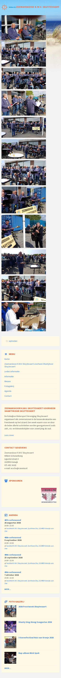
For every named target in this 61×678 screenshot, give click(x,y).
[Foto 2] (23, 330)
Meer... (7, 589)
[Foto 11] (23, 88)
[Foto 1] (23, 39)
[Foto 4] (23, 299)
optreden (13, 341)
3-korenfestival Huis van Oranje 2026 (36, 637)
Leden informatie (12, 371)
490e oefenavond (12, 572)
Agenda (7, 391)
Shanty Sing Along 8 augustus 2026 (35, 622)
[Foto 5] (23, 246)
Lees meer (9, 435)
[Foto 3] (23, 273)
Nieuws (7, 381)
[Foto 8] (23, 157)
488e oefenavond (12, 537)
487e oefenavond (12, 520)
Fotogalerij (9, 386)
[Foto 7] (23, 184)
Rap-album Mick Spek (29, 653)
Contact (7, 396)
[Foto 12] (23, 65)
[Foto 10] (23, 114)
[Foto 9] (23, 136)
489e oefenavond (12, 554)
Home (7, 359)
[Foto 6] (23, 212)
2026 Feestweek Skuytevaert (32, 606)
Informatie (9, 376)
